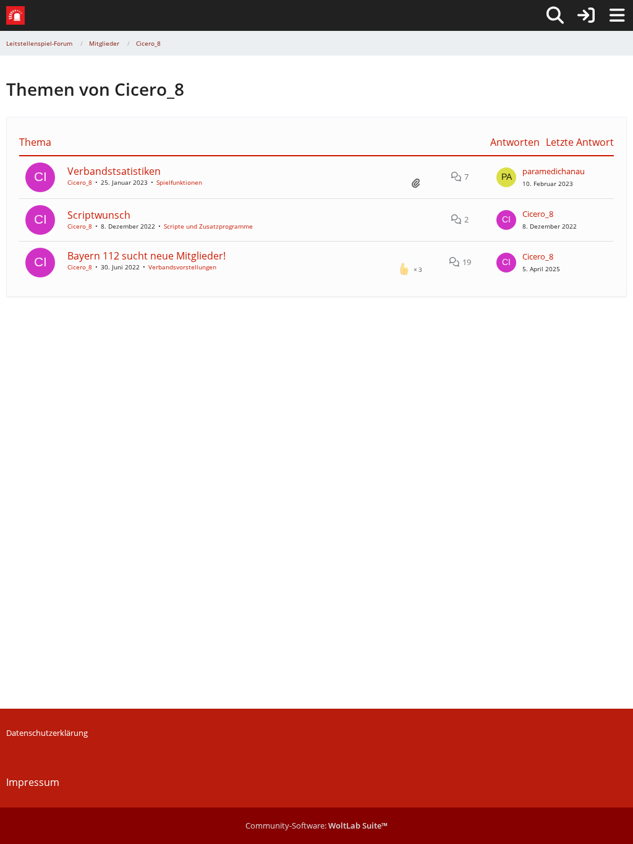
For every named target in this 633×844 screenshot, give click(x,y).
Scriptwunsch (98, 215)
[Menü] (617, 15)
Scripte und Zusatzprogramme (208, 226)
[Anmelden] (586, 15)
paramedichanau (553, 171)
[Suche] (555, 15)
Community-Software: (316, 825)
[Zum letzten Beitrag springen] (506, 177)
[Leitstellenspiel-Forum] (15, 15)
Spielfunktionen (179, 182)
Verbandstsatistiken (114, 171)
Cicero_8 (79, 182)
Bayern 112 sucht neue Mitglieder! (146, 256)
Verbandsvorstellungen (182, 267)
